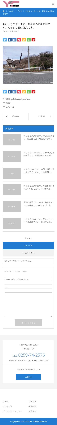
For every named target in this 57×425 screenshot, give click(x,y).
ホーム (6, 401)
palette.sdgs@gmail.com (20, 99)
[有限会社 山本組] (11, 4)
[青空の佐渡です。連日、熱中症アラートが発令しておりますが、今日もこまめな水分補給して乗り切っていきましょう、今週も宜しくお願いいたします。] (12, 206)
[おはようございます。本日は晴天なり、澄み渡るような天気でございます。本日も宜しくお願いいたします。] (12, 139)
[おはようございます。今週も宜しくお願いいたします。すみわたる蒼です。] (12, 189)
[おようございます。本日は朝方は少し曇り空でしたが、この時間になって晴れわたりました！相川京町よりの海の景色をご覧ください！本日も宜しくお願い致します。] (12, 173)
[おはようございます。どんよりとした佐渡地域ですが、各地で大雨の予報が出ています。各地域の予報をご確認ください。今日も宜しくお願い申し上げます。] (12, 223)
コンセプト (7, 406)
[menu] (53, 4)
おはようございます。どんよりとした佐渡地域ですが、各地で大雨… (39, 220)
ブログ (16, 31)
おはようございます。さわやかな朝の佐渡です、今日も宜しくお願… (39, 154)
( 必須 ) (16, 271)
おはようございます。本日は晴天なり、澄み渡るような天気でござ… (39, 137)
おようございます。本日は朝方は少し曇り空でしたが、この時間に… (39, 170)
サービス (32, 401)
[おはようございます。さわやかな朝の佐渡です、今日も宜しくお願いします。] (12, 156)
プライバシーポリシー (12, 411)
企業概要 (32, 406)
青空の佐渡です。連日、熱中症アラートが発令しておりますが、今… (39, 204)
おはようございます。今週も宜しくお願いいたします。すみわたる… (39, 187)
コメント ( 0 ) (28, 245)
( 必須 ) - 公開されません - (17, 279)
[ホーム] (4, 11)
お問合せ (28, 377)
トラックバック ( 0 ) (28, 253)
